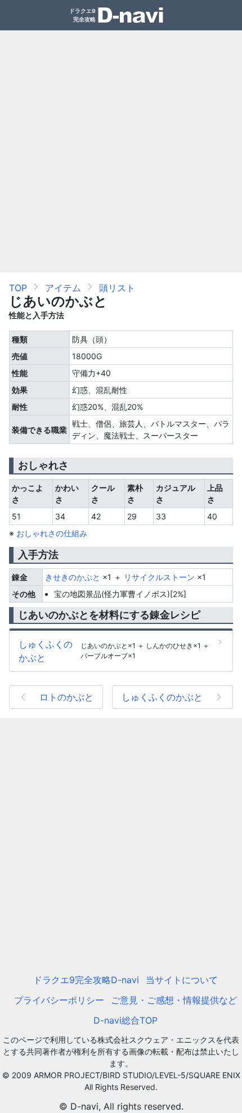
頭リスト (117, 287)
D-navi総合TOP (125, 1020)
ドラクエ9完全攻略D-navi (86, 979)
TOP (18, 287)
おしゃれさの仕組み (51, 533)
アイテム (63, 287)
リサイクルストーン (159, 577)
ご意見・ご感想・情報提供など (174, 1000)
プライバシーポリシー (59, 1000)
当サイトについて (182, 979)
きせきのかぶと (72, 577)
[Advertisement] (121, 151)
